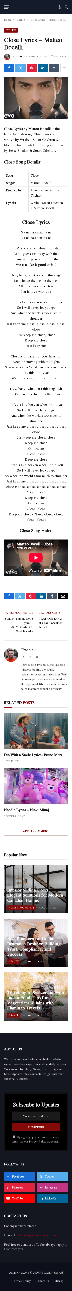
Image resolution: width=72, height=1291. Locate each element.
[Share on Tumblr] (54, 68)
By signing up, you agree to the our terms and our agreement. (36, 1139)
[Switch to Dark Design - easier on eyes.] (59, 7)
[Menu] (6, 7)
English (11, 30)
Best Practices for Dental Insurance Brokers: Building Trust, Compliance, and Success (34, 946)
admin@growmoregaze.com (37, 1235)
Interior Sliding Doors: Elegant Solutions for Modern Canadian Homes (35, 895)
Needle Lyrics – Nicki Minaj (26, 810)
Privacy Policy (37, 1141)
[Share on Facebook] (9, 68)
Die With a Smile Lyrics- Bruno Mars (33, 755)
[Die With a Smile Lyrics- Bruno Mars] (36, 731)
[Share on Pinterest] (32, 68)
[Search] (66, 7)
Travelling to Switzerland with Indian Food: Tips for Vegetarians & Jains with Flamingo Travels (35, 1000)
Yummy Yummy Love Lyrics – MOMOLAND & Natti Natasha (19, 624)
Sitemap (58, 1281)
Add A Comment (36, 831)
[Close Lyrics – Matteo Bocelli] (36, 98)
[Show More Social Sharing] (64, 68)
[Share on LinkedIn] (43, 68)
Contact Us (42, 1281)
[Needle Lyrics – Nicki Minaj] (36, 786)
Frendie (20, 56)
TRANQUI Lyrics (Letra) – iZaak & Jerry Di (50, 622)
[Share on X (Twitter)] (20, 68)
